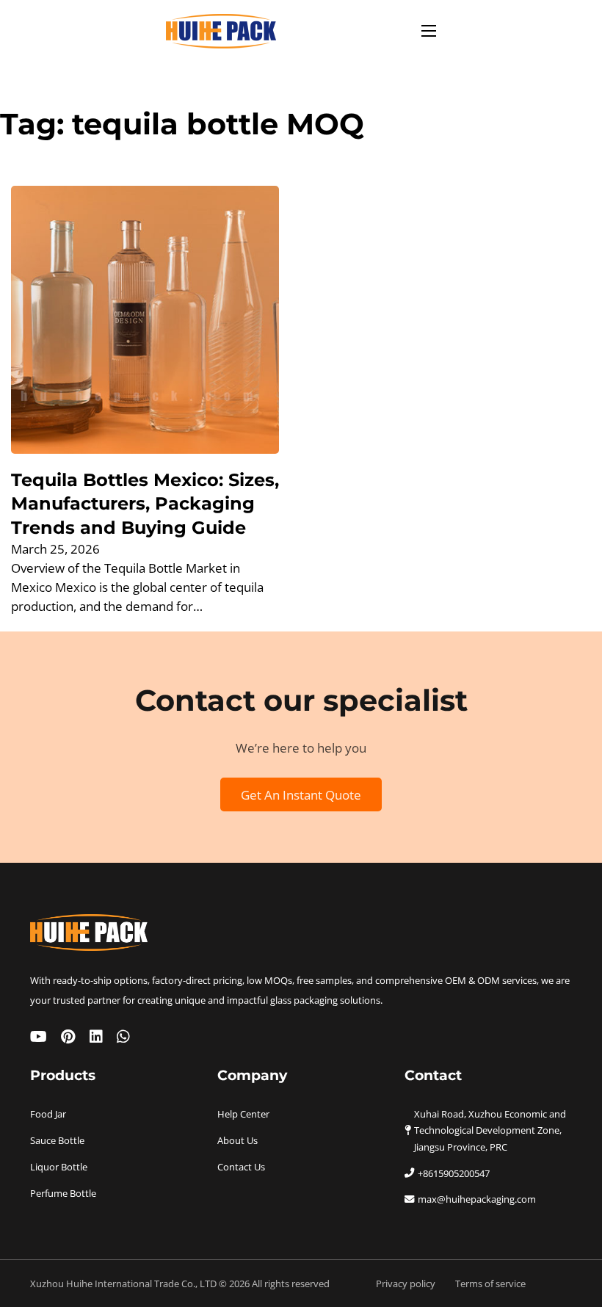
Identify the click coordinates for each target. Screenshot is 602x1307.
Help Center (243, 1113)
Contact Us (241, 1166)
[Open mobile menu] (428, 31)
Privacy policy (405, 1283)
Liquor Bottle (58, 1166)
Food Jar (48, 1113)
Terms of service (490, 1283)
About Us (237, 1140)
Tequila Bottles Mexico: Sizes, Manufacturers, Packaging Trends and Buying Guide (145, 503)
